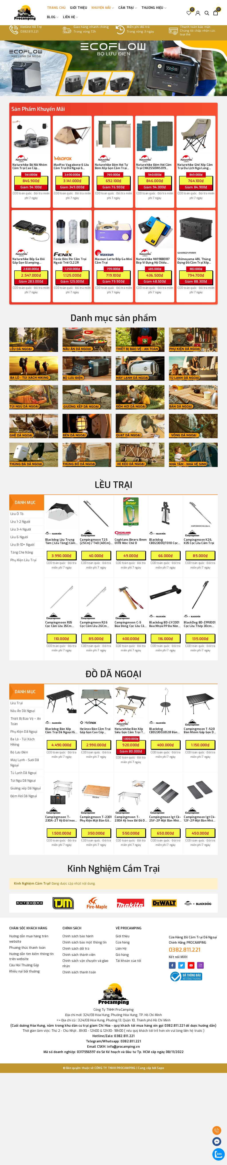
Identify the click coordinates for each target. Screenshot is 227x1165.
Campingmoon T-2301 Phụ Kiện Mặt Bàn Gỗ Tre (96, 818)
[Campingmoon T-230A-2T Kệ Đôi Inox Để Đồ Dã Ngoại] (61, 789)
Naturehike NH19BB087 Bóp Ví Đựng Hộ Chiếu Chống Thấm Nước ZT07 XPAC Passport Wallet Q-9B (154, 260)
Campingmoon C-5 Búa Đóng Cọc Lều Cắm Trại (131, 624)
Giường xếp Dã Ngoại (25, 788)
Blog (51, 17)
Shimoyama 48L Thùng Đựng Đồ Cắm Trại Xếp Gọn (194, 260)
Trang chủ (56, 8)
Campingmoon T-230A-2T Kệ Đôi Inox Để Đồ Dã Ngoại (60, 818)
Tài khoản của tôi (128, 961)
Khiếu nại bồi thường (24, 971)
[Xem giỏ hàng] (215, 12)
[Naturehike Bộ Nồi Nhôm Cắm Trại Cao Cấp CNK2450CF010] (31, 135)
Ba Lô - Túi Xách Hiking (22, 742)
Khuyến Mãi (102, 8)
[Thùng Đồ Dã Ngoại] (87, 455)
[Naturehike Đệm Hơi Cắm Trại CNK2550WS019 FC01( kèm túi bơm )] (154, 135)
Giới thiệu (78, 8)
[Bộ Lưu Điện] (87, 368)
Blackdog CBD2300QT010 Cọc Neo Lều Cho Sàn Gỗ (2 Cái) (165, 541)
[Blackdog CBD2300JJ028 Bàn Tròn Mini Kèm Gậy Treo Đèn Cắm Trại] (165, 701)
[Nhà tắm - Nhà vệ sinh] (193, 455)
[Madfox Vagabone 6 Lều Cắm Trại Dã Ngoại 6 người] (72, 135)
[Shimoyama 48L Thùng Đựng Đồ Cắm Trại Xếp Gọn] (196, 229)
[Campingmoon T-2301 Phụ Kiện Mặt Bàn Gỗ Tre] (96, 789)
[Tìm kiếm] (207, 12)
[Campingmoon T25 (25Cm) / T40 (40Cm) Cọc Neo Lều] (96, 512)
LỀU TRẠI (114, 485)
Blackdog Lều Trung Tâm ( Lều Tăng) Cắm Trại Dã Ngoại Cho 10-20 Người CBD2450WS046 (60, 541)
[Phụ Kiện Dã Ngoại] (193, 340)
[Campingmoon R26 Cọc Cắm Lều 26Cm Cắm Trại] (96, 595)
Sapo (160, 1068)
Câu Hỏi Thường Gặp (24, 965)
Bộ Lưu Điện (19, 752)
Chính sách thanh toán (79, 972)
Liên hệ (69, 17)
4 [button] (122, 91)
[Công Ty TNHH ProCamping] (24, 12)
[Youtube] (191, 965)
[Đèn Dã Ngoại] (87, 426)
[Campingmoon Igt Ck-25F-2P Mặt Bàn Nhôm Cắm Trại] (165, 789)
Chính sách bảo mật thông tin (85, 942)
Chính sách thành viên (79, 955)
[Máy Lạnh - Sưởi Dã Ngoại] (140, 368)
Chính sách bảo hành (78, 936)
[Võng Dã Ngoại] (193, 426)
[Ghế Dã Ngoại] (33, 426)
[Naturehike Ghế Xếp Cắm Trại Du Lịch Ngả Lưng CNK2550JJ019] (196, 135)
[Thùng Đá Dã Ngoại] (33, 455)
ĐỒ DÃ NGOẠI (113, 674)
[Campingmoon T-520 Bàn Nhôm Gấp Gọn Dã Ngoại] (200, 701)
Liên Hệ (121, 949)
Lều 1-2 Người (20, 522)
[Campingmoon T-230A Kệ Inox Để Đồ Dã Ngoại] (131, 789)
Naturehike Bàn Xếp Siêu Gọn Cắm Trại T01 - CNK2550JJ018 (130, 730)
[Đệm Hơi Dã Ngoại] (140, 397)
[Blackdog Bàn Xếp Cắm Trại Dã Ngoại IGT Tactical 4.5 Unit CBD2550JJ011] (61, 701)
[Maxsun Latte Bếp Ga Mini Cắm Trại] (113, 229)
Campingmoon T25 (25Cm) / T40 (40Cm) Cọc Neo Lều (95, 541)
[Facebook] (172, 965)
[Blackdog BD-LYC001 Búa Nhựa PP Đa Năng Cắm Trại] (165, 595)
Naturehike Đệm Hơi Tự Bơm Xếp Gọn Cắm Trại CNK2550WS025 (111, 166)
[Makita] (130, 903)
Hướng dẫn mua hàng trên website (28, 939)
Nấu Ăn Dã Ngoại (22, 711)
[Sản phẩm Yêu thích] (189, 12)
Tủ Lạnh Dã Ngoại (23, 773)
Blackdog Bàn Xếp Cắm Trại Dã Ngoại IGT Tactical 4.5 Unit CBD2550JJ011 (61, 730)
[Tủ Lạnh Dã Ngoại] (193, 368)
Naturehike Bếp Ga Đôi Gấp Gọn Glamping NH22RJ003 (28, 260)
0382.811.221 (184, 949)
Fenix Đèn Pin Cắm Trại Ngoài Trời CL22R (70, 260)
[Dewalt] (164, 903)
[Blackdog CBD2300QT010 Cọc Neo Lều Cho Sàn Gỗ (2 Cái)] (165, 512)
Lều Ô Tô (16, 514)
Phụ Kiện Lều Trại (23, 560)
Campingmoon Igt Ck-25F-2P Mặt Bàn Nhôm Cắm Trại (165, 818)
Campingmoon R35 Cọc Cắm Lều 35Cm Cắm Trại (58, 624)
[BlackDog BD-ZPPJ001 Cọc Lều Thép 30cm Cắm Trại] (200, 595)
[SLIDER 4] (113, 68)
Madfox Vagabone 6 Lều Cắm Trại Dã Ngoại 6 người (71, 166)
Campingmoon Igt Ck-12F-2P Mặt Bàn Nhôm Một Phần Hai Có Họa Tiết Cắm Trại (200, 818)
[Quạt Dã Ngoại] (140, 426)
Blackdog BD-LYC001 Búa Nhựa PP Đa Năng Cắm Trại (164, 624)
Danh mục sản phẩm (113, 318)
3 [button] (116, 91)
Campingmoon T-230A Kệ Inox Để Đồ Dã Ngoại (131, 818)
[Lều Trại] (33, 340)
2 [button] (111, 91)
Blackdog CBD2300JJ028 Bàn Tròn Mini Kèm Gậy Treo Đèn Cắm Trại (163, 730)
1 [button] (105, 91)
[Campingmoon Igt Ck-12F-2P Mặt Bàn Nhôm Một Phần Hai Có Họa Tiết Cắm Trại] (200, 789)
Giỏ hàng (122, 955)
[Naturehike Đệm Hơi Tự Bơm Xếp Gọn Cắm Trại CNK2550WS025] (113, 135)
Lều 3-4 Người (20, 529)
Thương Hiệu (152, 8)
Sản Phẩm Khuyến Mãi (38, 109)
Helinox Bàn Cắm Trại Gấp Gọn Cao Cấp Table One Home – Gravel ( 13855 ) (95, 730)
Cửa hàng (122, 942)
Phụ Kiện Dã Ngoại (23, 732)
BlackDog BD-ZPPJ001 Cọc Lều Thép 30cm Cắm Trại (199, 624)
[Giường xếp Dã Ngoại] (87, 397)
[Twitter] (181, 965)
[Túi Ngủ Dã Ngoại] (33, 397)
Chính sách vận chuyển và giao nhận (85, 963)
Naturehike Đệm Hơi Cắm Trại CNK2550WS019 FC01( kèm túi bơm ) (154, 166)
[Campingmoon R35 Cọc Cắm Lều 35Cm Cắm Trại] (61, 595)
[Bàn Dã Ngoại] (193, 397)
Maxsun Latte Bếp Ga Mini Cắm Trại (113, 260)
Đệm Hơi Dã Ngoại (23, 796)
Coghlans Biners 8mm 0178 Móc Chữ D (131, 541)
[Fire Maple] (97, 903)
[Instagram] (200, 965)
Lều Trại (16, 703)
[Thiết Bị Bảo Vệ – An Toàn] (140, 340)
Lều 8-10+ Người (22, 545)
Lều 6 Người (19, 537)
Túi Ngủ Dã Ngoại (23, 781)
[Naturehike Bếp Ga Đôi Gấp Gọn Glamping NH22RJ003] (31, 229)
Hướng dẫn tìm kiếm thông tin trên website (31, 956)
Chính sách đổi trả (76, 949)
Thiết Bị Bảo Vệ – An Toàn (25, 721)
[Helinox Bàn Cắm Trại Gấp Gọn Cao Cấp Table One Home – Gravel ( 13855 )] (96, 701)
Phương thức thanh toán (27, 948)
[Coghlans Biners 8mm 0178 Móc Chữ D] (131, 512)
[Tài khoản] (198, 12)
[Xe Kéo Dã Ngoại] (140, 455)
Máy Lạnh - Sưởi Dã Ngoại (24, 763)
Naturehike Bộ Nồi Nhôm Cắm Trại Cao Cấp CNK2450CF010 (29, 166)
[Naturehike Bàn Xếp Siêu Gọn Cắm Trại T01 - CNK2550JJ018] (131, 701)
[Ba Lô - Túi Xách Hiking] (33, 368)
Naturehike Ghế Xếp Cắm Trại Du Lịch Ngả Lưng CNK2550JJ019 (195, 166)
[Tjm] (63, 903)
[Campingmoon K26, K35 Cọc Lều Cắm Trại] (200, 512)
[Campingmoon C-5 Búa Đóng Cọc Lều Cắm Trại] (131, 595)
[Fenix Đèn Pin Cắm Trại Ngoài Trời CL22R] (72, 229)
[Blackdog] (198, 903)
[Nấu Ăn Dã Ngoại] (87, 340)
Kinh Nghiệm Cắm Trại (113, 869)
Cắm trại (126, 8)
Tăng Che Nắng (21, 552)
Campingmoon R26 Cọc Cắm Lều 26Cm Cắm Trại (93, 624)
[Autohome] (29, 903)
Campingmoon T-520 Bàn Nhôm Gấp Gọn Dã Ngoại (199, 730)
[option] (113, 68)
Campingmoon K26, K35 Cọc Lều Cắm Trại (199, 541)
